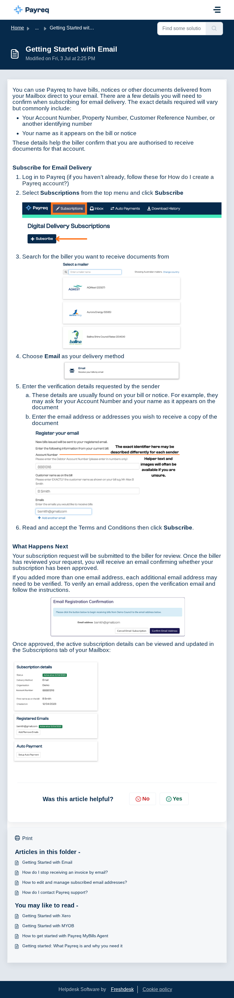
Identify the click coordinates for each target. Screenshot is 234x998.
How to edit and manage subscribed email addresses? (74, 882)
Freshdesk (122, 989)
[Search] (214, 28)
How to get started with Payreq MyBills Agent (65, 935)
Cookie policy (157, 989)
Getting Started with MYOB (48, 925)
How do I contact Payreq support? (55, 892)
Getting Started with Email (47, 862)
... (37, 27)
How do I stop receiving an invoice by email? (65, 872)
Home (17, 27)
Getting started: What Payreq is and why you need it (72, 945)
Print (27, 838)
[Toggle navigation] (217, 9)
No (146, 799)
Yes (177, 799)
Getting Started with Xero (46, 915)
